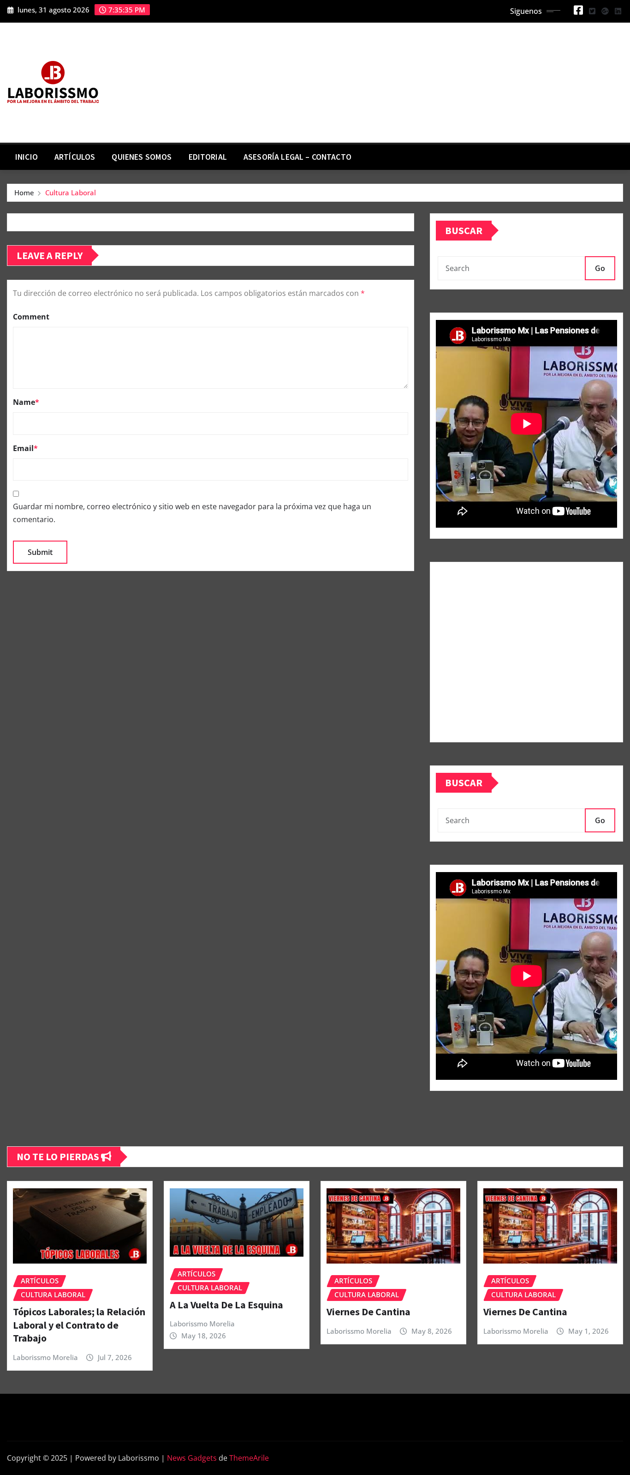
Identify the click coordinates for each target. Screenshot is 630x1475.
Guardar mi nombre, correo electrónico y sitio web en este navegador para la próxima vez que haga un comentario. (192, 512)
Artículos (74, 157)
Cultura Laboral (70, 192)
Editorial (208, 157)
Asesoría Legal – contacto (297, 157)
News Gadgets (192, 1458)
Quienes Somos (142, 157)
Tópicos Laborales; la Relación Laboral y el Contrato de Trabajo (79, 1324)
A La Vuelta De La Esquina (226, 1304)
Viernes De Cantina (368, 1311)
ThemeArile (249, 1458)
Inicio (26, 157)
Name (26, 402)
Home (24, 192)
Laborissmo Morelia (45, 1357)
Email (25, 448)
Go (600, 268)
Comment (31, 317)
